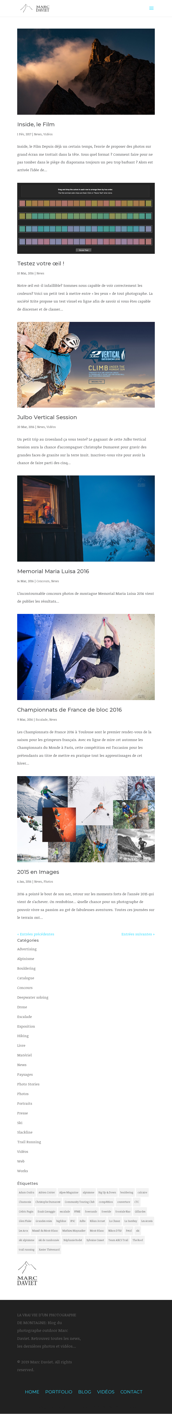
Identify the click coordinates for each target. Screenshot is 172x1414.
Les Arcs (23, 1230)
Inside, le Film (36, 124)
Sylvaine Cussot (95, 1240)
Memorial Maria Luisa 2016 (53, 571)
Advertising (27, 949)
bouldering (126, 1192)
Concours (43, 581)
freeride (106, 1211)
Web (21, 1161)
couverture (123, 1201)
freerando (91, 1211)
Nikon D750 (115, 1230)
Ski (19, 1122)
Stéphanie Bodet (72, 1240)
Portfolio (58, 1391)
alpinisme (88, 1192)
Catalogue (25, 978)
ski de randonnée (49, 1240)
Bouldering (26, 968)
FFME (77, 1211)
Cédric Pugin (26, 1211)
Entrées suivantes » (138, 934)
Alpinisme (25, 958)
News (38, 134)
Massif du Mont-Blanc (45, 1230)
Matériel (24, 1055)
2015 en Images (38, 872)
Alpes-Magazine (68, 1192)
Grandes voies (44, 1221)
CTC (136, 1201)
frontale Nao (122, 1211)
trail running (26, 1249)
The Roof (138, 1240)
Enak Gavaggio (46, 1211)
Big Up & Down (107, 1192)
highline (61, 1221)
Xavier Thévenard (49, 1249)
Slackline (25, 1132)
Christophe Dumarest (47, 1201)
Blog (84, 1391)
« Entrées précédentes (35, 934)
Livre (21, 1045)
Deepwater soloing (32, 997)
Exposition (26, 1026)
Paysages (25, 1074)
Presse (22, 1113)
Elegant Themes (71, 1406)
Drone (22, 1007)
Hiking (23, 1035)
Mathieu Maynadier (74, 1230)
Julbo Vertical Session (47, 417)
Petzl (129, 1230)
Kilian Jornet (97, 1221)
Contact (131, 1391)
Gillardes (140, 1211)
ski (137, 1230)
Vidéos (48, 134)
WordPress (125, 1406)
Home (32, 1391)
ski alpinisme (26, 1240)
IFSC (72, 1221)
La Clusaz (114, 1221)
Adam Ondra (26, 1192)
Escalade (42, 719)
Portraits (24, 1103)
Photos (48, 881)
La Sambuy (131, 1221)
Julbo (82, 1221)
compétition (106, 1201)
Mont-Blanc (97, 1230)
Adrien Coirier (47, 1192)
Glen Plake (25, 1221)
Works (22, 1170)
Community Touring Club (79, 1201)
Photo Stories (28, 1084)
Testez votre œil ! (40, 263)
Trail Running (29, 1141)
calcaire (142, 1192)
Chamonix (25, 1201)
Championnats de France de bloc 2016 (69, 709)
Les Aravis (146, 1221)
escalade (65, 1211)
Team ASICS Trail (118, 1240)
